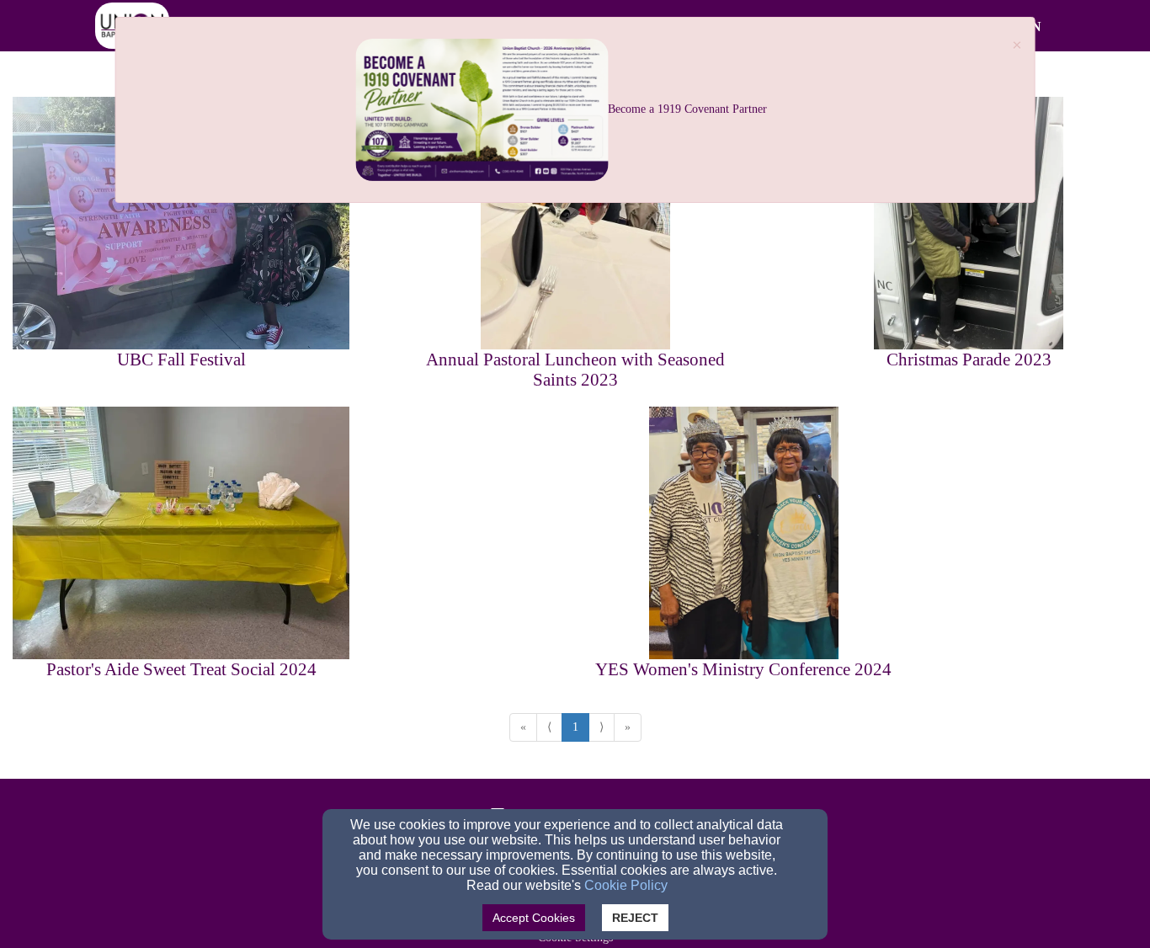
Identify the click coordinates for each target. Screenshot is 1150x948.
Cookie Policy (626, 885)
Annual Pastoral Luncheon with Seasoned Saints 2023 (575, 369)
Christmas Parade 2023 (969, 359)
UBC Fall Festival (181, 359)
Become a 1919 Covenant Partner (687, 109)
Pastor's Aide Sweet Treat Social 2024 (181, 669)
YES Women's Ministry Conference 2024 (743, 669)
